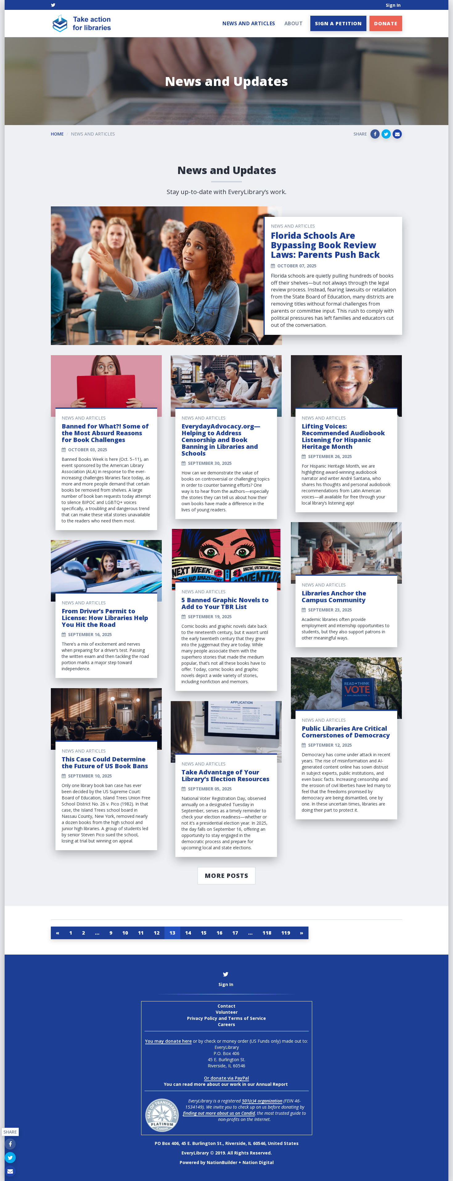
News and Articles (248, 23)
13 (172, 932)
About (293, 23)
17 (235, 932)
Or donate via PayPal (226, 1078)
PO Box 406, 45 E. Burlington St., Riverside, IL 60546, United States (227, 1143)
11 (141, 932)
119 (285, 932)
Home (57, 134)
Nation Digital (258, 1162)
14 (188, 932)
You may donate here (168, 1041)
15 (204, 932)
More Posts (226, 875)
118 (267, 932)
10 (125, 932)
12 (157, 932)
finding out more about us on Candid (219, 1113)
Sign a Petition (338, 23)
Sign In (393, 5)
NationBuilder (222, 1162)
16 (219, 932)
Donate (386, 23)
